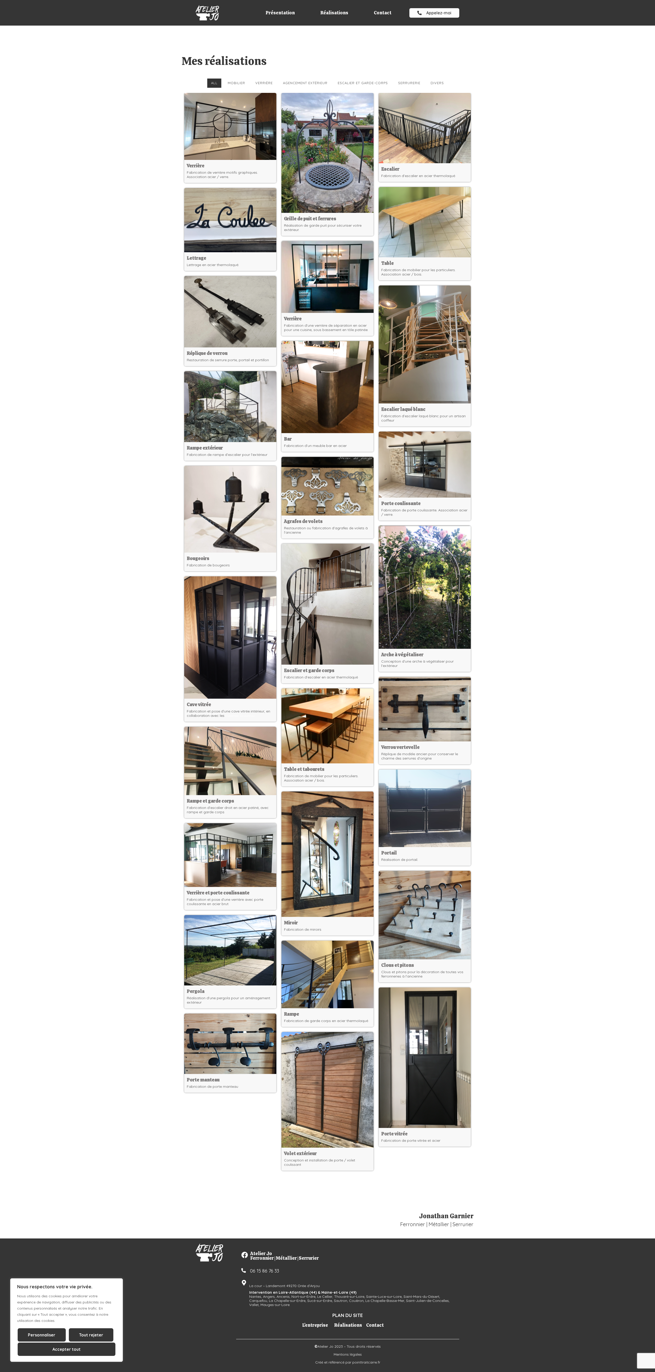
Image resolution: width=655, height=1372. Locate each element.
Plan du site (347, 1315)
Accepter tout (66, 1349)
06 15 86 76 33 (264, 1271)
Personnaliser (41, 1334)
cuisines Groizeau (240, 715)
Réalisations (334, 13)
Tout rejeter (91, 1334)
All (214, 83)
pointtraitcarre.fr (366, 1362)
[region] (66, 1320)
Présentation (280, 13)
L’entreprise (315, 1325)
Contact (382, 13)
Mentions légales (348, 1354)
